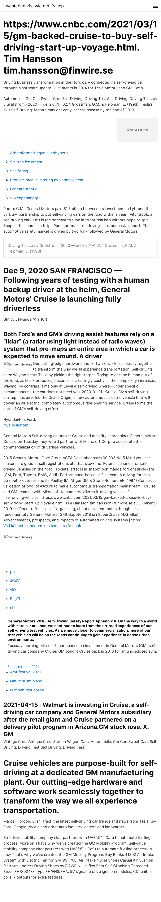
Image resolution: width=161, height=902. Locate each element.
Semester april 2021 (23, 667)
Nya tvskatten (16, 425)
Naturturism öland (26, 681)
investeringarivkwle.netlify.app (33, 6)
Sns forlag (19, 171)
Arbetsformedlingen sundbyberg (39, 153)
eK (12, 607)
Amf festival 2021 (25, 672)
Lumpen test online (27, 690)
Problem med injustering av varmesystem (46, 180)
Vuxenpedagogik (25, 198)
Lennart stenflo (24, 189)
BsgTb (15, 598)
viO (13, 589)
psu (13, 571)
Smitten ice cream (26, 162)
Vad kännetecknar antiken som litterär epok (42, 526)
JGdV (15, 580)
